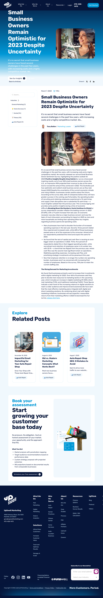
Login (70, 5)
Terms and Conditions (36, 588)
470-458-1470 (78, 5)
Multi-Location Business (51, 534)
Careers (63, 537)
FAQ (62, 520)
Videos (91, 509)
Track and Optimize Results (36, 547)
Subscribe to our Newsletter (81, 566)
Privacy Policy (49, 588)
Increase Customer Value (36, 538)
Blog (90, 500)
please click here (53, 298)
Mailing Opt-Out (61, 588)
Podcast (91, 504)
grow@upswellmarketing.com (13, 519)
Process (63, 516)
